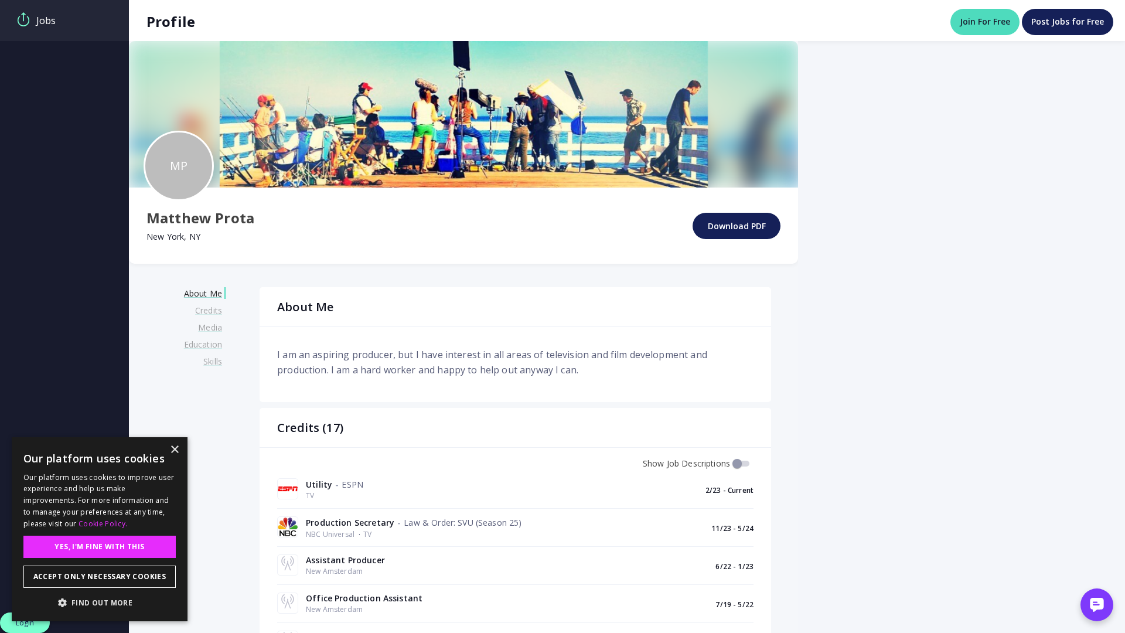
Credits (208, 310)
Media (210, 327)
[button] (99, 602)
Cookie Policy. (103, 524)
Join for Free (985, 21)
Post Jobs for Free (1067, 21)
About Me (203, 293)
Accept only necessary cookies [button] (99, 576)
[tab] (64, 20)
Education (203, 344)
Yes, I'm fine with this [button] (99, 547)
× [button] (174, 449)
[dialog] (100, 529)
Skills (212, 361)
